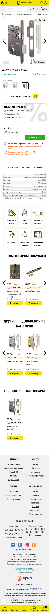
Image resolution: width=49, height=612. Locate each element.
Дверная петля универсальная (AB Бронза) (14, 294)
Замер (35, 464)
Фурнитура (7, 14)
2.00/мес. (13, 132)
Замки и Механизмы (24, 14)
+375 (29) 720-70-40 (13, 530)
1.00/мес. (16, 287)
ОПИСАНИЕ (26, 167)
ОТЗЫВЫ (39, 167)
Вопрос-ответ (35, 510)
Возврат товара (13, 499)
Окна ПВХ (13, 472)
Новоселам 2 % (13, 114)
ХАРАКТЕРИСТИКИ (10, 167)
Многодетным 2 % (14, 117)
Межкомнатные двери (13, 468)
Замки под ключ (42, 14)
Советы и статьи (35, 499)
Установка (35, 472)
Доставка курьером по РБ (18, 152)
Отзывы (35, 506)
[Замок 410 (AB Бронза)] (24, 42)
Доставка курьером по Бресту (20, 154)
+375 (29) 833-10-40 (13, 533)
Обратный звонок (25, 550)
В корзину (14, 303)
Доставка (35, 468)
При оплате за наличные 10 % (18, 111)
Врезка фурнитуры (35, 476)
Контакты (13, 526)
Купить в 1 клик (35, 137)
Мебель (13, 476)
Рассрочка (13, 491)
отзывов (38, 198)
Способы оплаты (13, 495)
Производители (35, 514)
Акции (35, 491)
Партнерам (35, 503)
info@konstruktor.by (13, 537)
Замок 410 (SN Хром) (15, 362)
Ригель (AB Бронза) (32, 291)
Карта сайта (13, 479)
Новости (35, 495)
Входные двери (13, 464)
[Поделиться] (44, 20)
